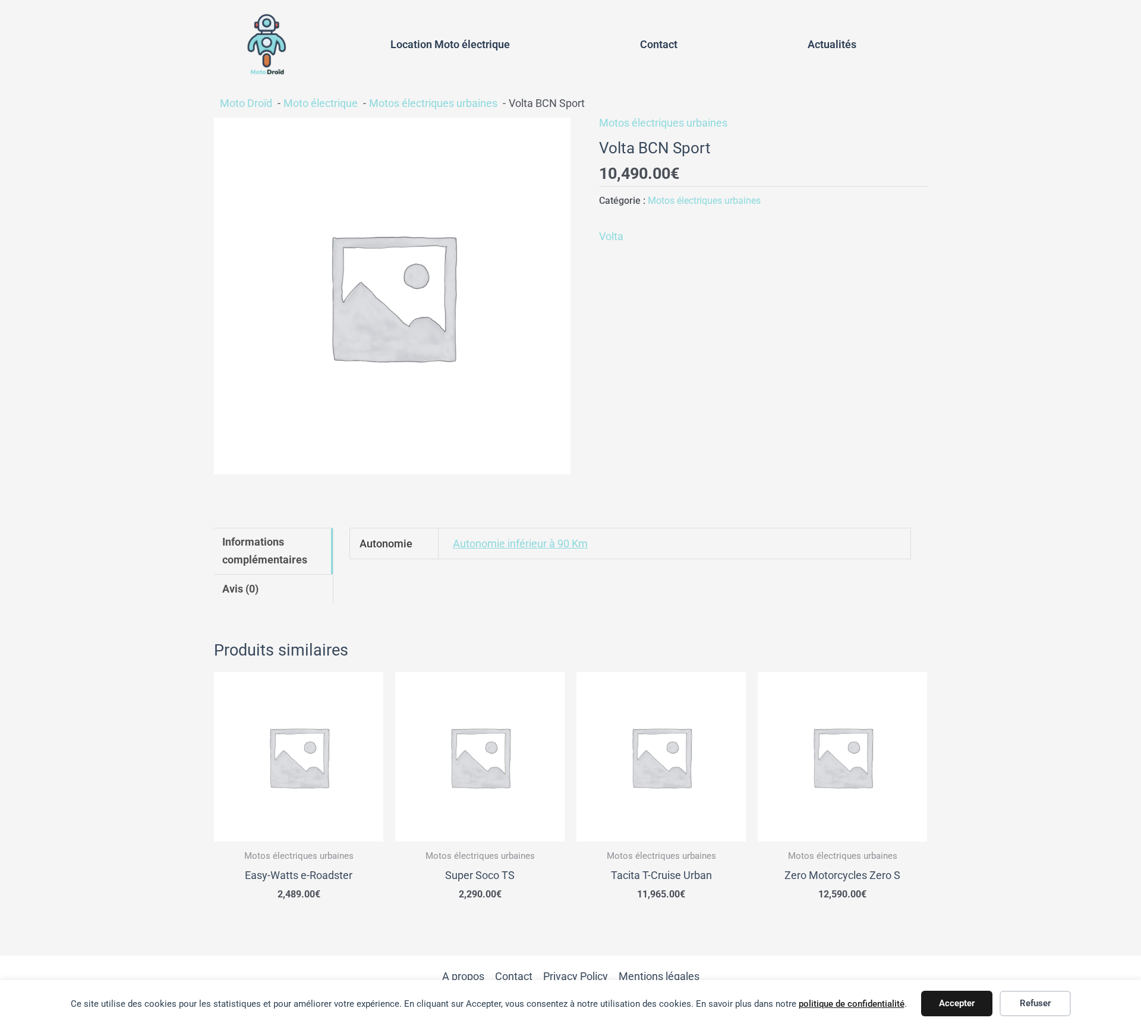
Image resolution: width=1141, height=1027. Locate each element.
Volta (611, 236)
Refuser (1035, 1003)
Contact (658, 44)
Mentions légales (659, 976)
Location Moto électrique (450, 44)
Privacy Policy (575, 976)
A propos (463, 976)
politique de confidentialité (851, 1003)
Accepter (957, 1003)
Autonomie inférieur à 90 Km (520, 543)
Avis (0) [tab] (240, 588)
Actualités (832, 44)
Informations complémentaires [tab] (264, 550)
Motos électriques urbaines (663, 122)
